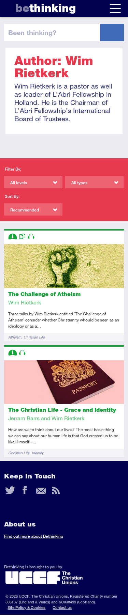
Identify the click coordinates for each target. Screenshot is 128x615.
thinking (45, 8)
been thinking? (32, 32)
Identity (37, 453)
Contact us (62, 607)
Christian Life (34, 337)
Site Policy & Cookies (26, 607)
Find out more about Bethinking (33, 536)
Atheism (14, 337)
